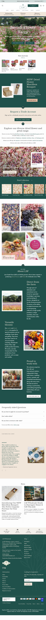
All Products (26, 541)
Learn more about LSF (33, 396)
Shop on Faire (27, 557)
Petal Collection (23, 180)
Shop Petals (30, 43)
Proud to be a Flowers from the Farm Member (12, 558)
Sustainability (5, 576)
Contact (38, 10)
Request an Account (6, 590)
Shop (7, 10)
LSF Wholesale (7, 603)
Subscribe (28, 584)
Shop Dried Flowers (18, 43)
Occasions (26, 551)
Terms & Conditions (6, 586)
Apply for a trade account (33, 5)
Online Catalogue (28, 555)
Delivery (4, 580)
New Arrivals (23, 56)
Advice (18, 10)
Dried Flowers (16, 277)
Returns (4, 582)
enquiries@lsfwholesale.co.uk (8, 555)
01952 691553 (5, 554)
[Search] (2, 5)
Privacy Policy (5, 584)
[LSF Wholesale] (23, 6)
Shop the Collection (9, 172)
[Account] (41, 5)
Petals (24, 277)
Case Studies (25, 10)
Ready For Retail (27, 547)
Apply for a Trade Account (23, 119)
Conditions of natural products (8, 588)
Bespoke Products (28, 549)
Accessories (26, 553)
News (32, 10)
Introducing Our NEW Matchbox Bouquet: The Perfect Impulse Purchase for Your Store (11, 507)
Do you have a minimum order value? (12, 421)
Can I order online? (7, 416)
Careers (4, 578)
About (12, 10)
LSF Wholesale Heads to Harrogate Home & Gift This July (33, 505)
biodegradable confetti (7, 546)
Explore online (32, 100)
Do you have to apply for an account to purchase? (15, 412)
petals (9, 328)
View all (23, 57)
